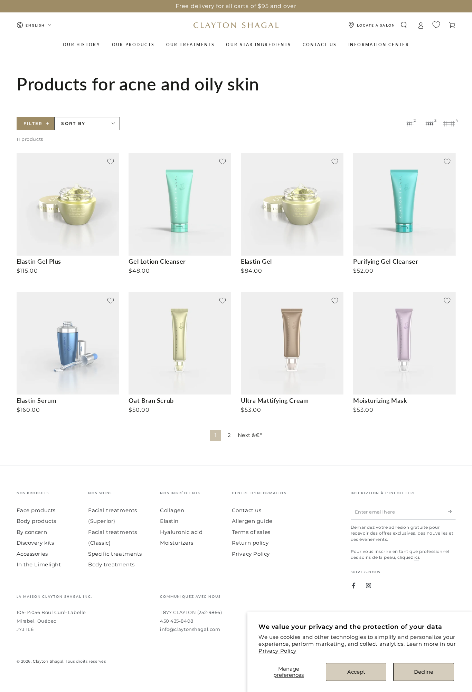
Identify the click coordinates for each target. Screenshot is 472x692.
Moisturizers (176, 542)
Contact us (247, 510)
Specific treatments (115, 553)
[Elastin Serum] (68, 343)
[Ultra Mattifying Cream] (292, 343)
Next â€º (250, 435)
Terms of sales (251, 532)
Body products (36, 521)
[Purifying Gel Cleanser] (404, 204)
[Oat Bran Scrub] (180, 343)
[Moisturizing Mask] (404, 343)
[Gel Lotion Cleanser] (180, 204)
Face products (36, 510)
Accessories (32, 553)
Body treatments (111, 564)
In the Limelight (39, 564)
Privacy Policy (277, 650)
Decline (423, 672)
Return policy (250, 542)
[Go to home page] (236, 25)
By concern (32, 532)
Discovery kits (35, 542)
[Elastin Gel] (292, 204)
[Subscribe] (452, 512)
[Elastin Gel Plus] (68, 204)
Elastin (169, 521)
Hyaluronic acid (181, 532)
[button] (403, 25)
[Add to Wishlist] (110, 161)
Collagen (172, 510)
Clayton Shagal (48, 661)
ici (416, 557)
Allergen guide (252, 521)
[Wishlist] (436, 24)
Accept (356, 672)
